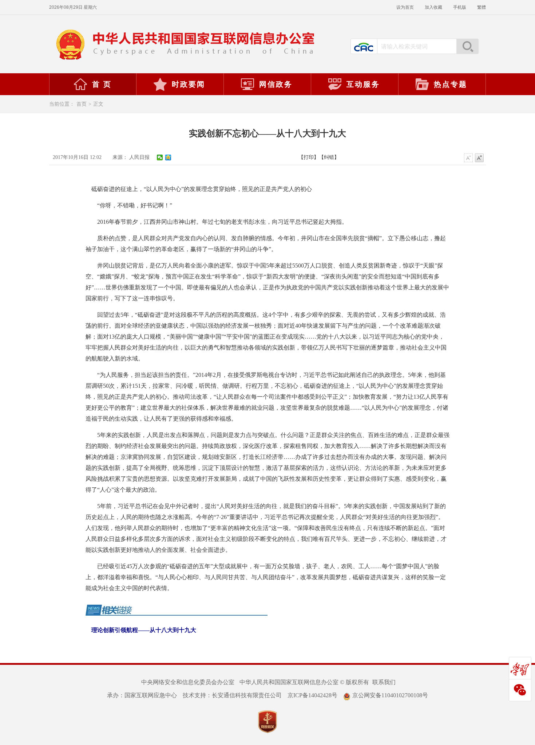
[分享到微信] (160, 157)
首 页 (102, 84)
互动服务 (363, 84)
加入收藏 (433, 7)
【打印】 (308, 157)
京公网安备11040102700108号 (390, 695)
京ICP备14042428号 (312, 695)
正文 (98, 104)
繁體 (481, 7)
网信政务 (276, 84)
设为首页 (405, 7)
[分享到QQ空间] (168, 157)
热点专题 (450, 84)
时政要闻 (188, 84)
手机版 (459, 7)
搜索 (467, 46)
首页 (81, 104)
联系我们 (384, 682)
